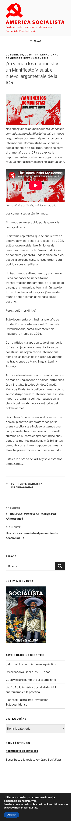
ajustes (32, 807)
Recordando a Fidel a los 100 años (28, 672)
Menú (37, 41)
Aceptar (11, 814)
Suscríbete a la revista (33, 759)
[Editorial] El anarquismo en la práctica (31, 664)
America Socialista (35, 22)
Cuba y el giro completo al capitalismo (31, 679)
